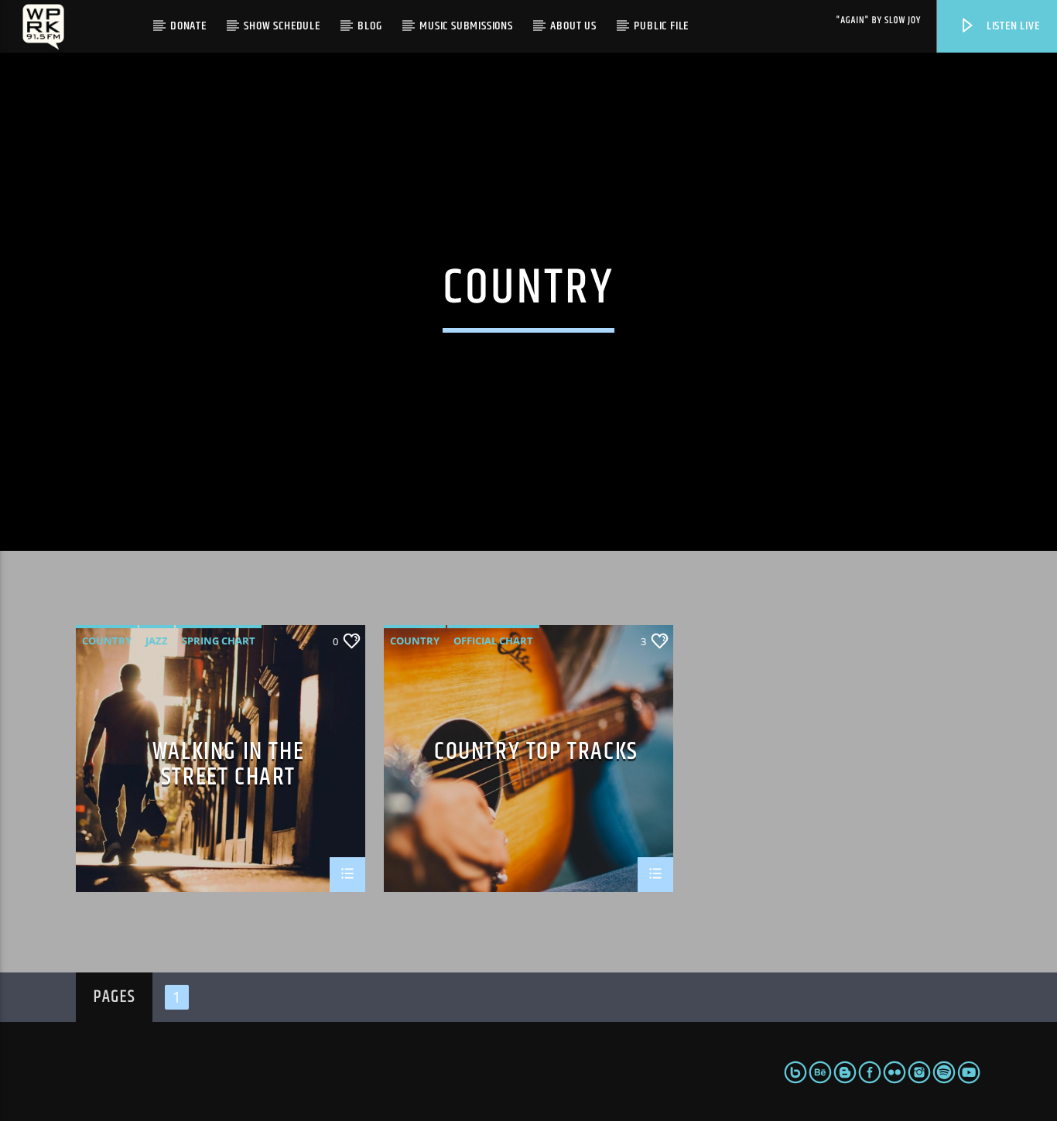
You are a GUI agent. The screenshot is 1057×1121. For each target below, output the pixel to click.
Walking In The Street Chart (228, 763)
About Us (573, 26)
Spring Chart (218, 641)
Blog (369, 26)
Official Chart (493, 641)
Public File (661, 26)
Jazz (156, 641)
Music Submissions (466, 26)
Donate (188, 26)
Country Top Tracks (536, 755)
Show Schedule (282, 26)
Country (107, 641)
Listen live (1011, 26)
